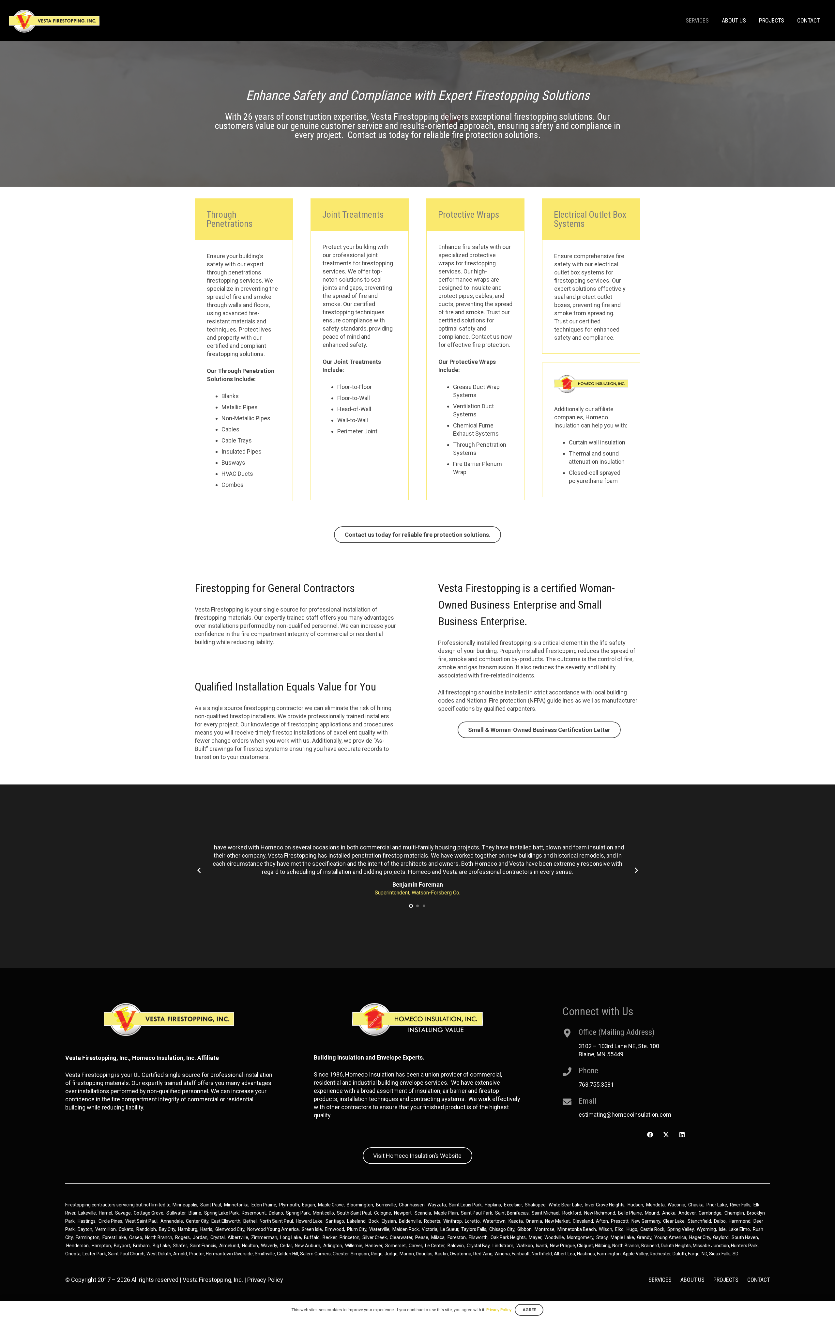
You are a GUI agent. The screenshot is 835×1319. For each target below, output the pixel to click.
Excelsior (513, 1204)
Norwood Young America (273, 1229)
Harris (206, 1229)
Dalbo (720, 1221)
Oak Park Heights (508, 1237)
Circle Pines (110, 1221)
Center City (197, 1221)
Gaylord (721, 1237)
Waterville (379, 1229)
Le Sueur (449, 1229)
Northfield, (543, 1253)
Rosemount (254, 1213)
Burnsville (386, 1204)
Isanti (541, 1245)
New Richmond (599, 1213)
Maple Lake (622, 1237)
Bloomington (360, 1204)
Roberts (432, 1221)
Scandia (423, 1213)
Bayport (122, 1245)
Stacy (602, 1237)
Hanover (373, 1245)
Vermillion (105, 1229)
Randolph (146, 1229)
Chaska (696, 1204)
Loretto (472, 1221)
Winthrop (452, 1221)
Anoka (669, 1213)
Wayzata (437, 1204)
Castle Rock (652, 1229)
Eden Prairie (263, 1204)
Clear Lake (674, 1221)
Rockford (571, 1213)
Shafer (180, 1245)
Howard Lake (309, 1221)
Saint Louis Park (465, 1204)
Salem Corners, (316, 1253)
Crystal (217, 1237)
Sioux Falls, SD (723, 1253)
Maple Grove (331, 1204)
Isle (722, 1229)
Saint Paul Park (476, 1213)
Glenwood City (229, 1229)
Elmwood (334, 1229)
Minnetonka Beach (576, 1229)
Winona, (503, 1253)
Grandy (644, 1237)
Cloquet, (585, 1245)
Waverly (269, 1245)
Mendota (655, 1204)
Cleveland (583, 1221)
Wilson (605, 1229)
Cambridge (710, 1213)
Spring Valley (680, 1229)
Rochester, (661, 1253)
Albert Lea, (565, 1253)
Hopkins (493, 1204)
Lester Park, (95, 1253)
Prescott (620, 1221)
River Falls (740, 1204)
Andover (687, 1213)
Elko (619, 1229)
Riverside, (244, 1253)
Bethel (250, 1221)
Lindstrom (503, 1245)
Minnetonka (236, 1204)
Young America (670, 1237)
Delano (276, 1213)
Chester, (342, 1253)
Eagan (308, 1204)
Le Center (435, 1245)
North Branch (158, 1237)
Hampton (101, 1245)
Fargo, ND (697, 1253)
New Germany (645, 1221)
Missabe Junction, (711, 1245)
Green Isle (312, 1229)
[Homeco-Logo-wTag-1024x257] (591, 384)
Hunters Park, (745, 1245)
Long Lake (290, 1237)
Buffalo (312, 1237)
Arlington (332, 1245)
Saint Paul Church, (126, 1253)
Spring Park (298, 1213)
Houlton (250, 1245)
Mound (652, 1213)
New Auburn (307, 1245)
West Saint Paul (141, 1221)
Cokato (126, 1229)
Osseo (135, 1237)
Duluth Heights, (676, 1245)
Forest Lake (114, 1237)
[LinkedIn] (682, 1134)
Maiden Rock (405, 1229)
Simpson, (361, 1253)
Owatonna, (461, 1253)
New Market (557, 1221)
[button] (411, 906)
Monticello (323, 1213)
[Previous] (199, 870)
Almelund (229, 1245)
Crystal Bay (478, 1245)
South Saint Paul (354, 1213)
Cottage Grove (148, 1213)
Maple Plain (446, 1213)
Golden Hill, (288, 1253)
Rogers (182, 1237)
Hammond (740, 1221)
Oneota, (73, 1253)
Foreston (457, 1237)
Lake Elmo (739, 1229)
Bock (374, 1221)
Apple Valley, (636, 1253)
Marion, (408, 1253)
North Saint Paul (276, 1221)
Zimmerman (264, 1237)
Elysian (389, 1221)
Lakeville (87, 1213)
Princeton (349, 1237)
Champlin (734, 1213)
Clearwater (401, 1237)
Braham (141, 1245)
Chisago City (501, 1229)
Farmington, (610, 1253)
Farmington (87, 1237)
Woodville (554, 1237)
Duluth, (680, 1253)
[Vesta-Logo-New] (54, 21)
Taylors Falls (473, 1229)
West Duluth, (159, 1253)
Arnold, (180, 1253)
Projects (725, 1279)
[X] (666, 1134)
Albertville (238, 1237)
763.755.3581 (596, 1084)
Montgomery (580, 1237)
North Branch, (626, 1245)
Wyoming (706, 1229)
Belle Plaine (630, 1213)
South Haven (745, 1237)
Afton (602, 1221)
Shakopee (535, 1204)
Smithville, (265, 1253)
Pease (421, 1237)
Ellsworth (478, 1237)
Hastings (87, 1221)
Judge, (392, 1253)
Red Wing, (483, 1253)
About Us (692, 1279)
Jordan (200, 1237)
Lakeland (356, 1221)
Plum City (356, 1229)
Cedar (286, 1245)
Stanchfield (699, 1221)
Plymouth (289, 1204)
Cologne (382, 1213)
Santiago (335, 1221)
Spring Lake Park (221, 1213)
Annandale (171, 1221)
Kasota (516, 1221)
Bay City (167, 1229)
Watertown (494, 1221)
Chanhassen (412, 1204)
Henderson (77, 1245)
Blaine (195, 1213)
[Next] (636, 870)
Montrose (544, 1229)
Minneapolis (185, 1204)
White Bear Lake (565, 1204)
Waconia (676, 1204)
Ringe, (378, 1253)
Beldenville (410, 1221)
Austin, (442, 1253)
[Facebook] (650, 1134)
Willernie (353, 1245)
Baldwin (456, 1245)
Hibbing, (603, 1245)
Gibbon (524, 1229)
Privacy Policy (265, 1279)
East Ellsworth (225, 1221)
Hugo (632, 1229)
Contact (758, 1279)
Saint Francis (203, 1245)
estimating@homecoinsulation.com (625, 1114)
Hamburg (187, 1229)
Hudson (635, 1204)
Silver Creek (374, 1237)
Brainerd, (650, 1245)
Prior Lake (716, 1204)
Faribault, (522, 1253)
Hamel (105, 1213)
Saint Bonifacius (512, 1213)
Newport (403, 1213)
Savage (123, 1213)
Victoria (429, 1229)
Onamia (534, 1221)
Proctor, (197, 1253)
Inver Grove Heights (605, 1204)
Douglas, (425, 1253)
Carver (415, 1245)
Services (660, 1279)
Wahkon (524, 1245)
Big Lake (161, 1245)
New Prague (562, 1245)
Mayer (535, 1237)
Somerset (395, 1245)
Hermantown (219, 1253)
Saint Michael (545, 1213)
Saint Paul (210, 1204)
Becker (330, 1237)
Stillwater (176, 1213)
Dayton (85, 1229)
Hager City (699, 1237)
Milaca (438, 1237)
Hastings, (587, 1253)
